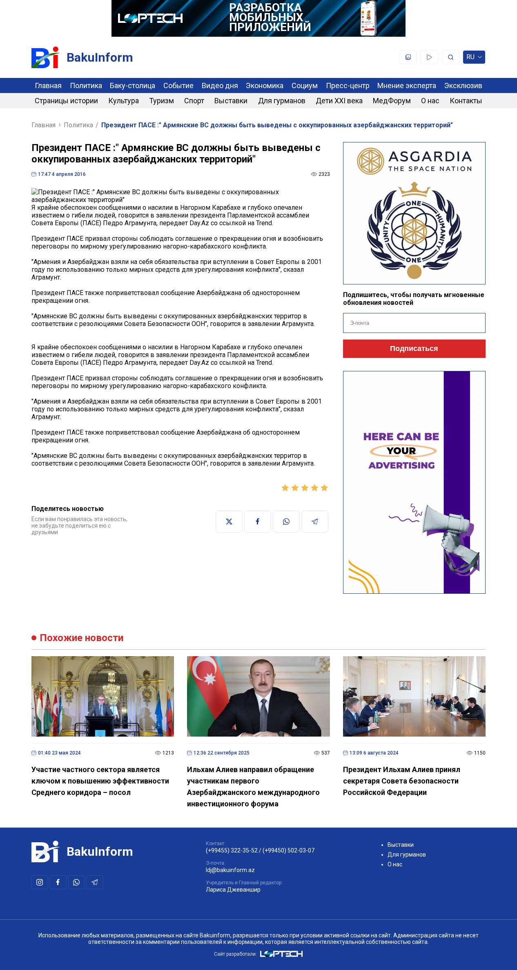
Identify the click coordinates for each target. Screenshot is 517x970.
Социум (305, 85)
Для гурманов (281, 100)
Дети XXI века (339, 100)
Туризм (161, 100)
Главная (48, 85)
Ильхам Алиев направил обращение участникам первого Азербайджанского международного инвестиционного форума (253, 786)
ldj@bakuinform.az (230, 870)
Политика (86, 85)
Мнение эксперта (406, 85)
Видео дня (220, 85)
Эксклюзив (463, 85)
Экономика (264, 85)
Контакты (466, 100)
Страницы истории (66, 100)
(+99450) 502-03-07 (288, 850)
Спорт (194, 100)
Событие (178, 85)
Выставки (230, 100)
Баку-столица (132, 85)
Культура (123, 100)
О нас (430, 100)
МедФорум (392, 100)
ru (470, 58)
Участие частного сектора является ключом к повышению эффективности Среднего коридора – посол (100, 781)
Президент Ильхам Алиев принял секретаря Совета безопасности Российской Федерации (401, 781)
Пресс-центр (348, 85)
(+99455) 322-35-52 (232, 850)
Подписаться (414, 348)
